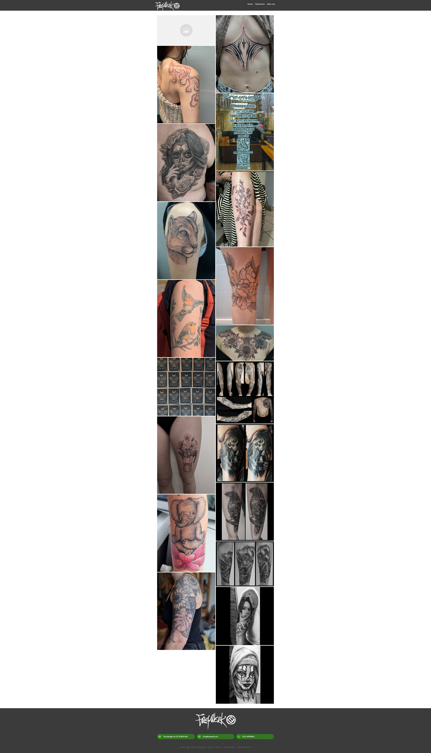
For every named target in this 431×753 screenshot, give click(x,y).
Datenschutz (244, 747)
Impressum (229, 747)
